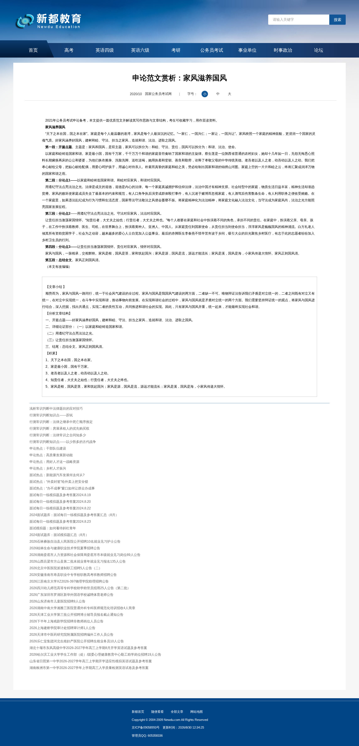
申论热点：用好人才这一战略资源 (54, 461)
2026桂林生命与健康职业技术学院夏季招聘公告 (65, 548)
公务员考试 (211, 50)
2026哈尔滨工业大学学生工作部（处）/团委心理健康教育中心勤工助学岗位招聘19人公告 (95, 654)
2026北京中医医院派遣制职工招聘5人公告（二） (66, 568)
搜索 (337, 20)
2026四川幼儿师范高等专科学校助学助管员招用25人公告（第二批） (80, 588)
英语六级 (140, 50)
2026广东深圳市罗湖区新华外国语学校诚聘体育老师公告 (71, 594)
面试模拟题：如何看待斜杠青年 (53, 528)
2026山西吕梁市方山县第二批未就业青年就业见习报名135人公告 (78, 561)
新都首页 (138, 711)
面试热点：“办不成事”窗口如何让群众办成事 (62, 488)
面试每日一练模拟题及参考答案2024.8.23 (60, 521)
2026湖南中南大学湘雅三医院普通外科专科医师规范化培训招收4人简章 (82, 608)
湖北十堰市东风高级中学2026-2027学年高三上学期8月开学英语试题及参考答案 (88, 648)
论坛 (318, 50)
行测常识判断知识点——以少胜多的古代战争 (63, 442)
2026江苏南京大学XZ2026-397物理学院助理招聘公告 (69, 581)
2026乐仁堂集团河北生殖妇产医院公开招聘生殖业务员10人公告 (77, 641)
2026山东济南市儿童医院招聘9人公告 (57, 601)
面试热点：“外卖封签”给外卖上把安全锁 (59, 481)
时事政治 (283, 50)
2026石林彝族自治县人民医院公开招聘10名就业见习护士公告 (75, 541)
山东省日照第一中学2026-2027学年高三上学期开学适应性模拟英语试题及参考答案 (91, 661)
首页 (33, 50)
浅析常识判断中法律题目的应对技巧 (56, 408)
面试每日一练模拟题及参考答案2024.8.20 (60, 501)
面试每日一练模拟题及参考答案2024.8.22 (60, 508)
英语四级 (105, 50)
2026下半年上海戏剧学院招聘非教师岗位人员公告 (66, 621)
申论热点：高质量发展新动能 (51, 455)
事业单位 (247, 50)
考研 (176, 50)
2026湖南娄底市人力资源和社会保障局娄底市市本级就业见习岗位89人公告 (85, 555)
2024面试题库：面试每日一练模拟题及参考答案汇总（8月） (74, 515)
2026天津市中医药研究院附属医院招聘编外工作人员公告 (71, 634)
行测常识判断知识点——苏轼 (51, 415)
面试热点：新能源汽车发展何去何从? (57, 475)
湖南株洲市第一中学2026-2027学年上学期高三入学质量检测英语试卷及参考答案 (89, 668)
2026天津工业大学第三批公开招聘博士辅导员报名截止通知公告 (76, 614)
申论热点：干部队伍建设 (48, 448)
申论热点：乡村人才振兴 (48, 468)
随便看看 (157, 711)
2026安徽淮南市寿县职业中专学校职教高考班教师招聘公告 (73, 574)
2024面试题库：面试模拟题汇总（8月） (59, 535)
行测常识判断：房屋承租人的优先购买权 (59, 428)
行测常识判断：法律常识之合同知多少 (58, 435)
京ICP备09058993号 (146, 727)
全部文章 (177, 711)
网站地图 (196, 711)
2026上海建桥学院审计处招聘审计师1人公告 (62, 628)
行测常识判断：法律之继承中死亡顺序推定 (61, 422)
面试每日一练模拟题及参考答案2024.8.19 (60, 495)
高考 (69, 50)
